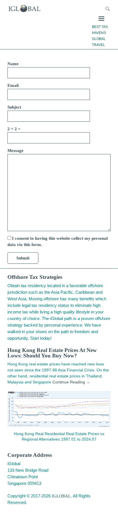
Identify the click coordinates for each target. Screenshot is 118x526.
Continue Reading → (71, 382)
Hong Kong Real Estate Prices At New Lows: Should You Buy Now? (52, 353)
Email (13, 85)
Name (13, 63)
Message (15, 150)
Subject (14, 107)
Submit (23, 258)
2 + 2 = (14, 129)
